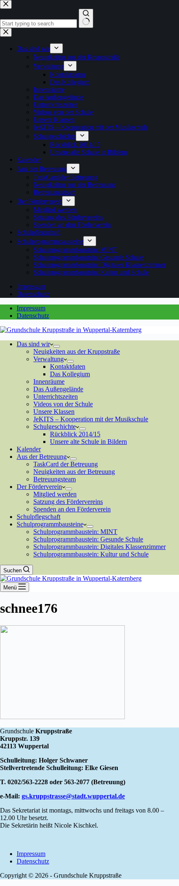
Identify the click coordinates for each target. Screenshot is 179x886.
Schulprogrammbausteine (50, 524)
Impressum (31, 308)
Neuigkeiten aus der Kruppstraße (76, 351)
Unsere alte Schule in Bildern (88, 441)
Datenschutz (33, 315)
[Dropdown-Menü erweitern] (56, 346)
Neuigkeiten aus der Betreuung (74, 471)
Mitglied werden (55, 494)
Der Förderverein (39, 486)
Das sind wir (33, 343)
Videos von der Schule (63, 404)
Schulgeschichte (54, 426)
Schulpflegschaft (38, 516)
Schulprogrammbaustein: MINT (75, 531)
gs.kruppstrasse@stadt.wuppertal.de (73, 796)
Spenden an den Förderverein (72, 509)
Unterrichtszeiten (55, 396)
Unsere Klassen (54, 411)
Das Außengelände (58, 389)
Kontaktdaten (67, 366)
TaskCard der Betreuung (65, 464)
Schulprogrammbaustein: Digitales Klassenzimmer (99, 546)
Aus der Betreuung (42, 456)
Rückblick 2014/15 (75, 434)
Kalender (29, 449)
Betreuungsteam (54, 479)
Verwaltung (48, 358)
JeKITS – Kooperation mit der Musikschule (90, 419)
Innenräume (49, 381)
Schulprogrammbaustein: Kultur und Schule (91, 554)
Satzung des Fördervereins (68, 501)
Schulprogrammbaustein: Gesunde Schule (88, 539)
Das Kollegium (70, 374)
